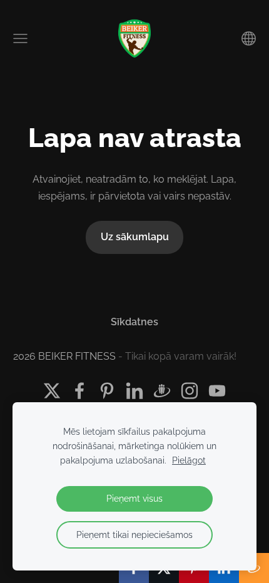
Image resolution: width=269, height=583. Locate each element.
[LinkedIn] (134, 391)
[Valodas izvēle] (248, 38)
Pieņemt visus (134, 498)
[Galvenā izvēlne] (20, 38)
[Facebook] (79, 391)
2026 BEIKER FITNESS (64, 356)
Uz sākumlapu (135, 237)
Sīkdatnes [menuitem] (134, 322)
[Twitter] (51, 391)
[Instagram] (189, 391)
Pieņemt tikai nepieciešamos (134, 534)
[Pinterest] (106, 391)
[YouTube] (217, 391)
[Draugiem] (162, 391)
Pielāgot (189, 460)
